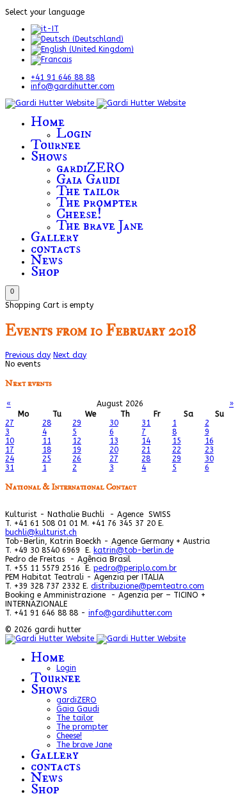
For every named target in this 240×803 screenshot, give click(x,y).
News (47, 260)
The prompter (97, 202)
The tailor (88, 191)
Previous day (28, 355)
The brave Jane (99, 225)
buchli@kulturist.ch (41, 532)
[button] (12, 293)
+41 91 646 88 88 (63, 77)
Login (74, 133)
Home (48, 122)
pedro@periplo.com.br (135, 568)
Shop (45, 271)
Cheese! (79, 214)
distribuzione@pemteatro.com (147, 586)
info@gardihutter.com (73, 86)
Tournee (56, 145)
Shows (49, 156)
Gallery (55, 237)
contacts (56, 248)
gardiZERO (90, 168)
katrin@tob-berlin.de (133, 550)
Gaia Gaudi (88, 179)
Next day (69, 355)
